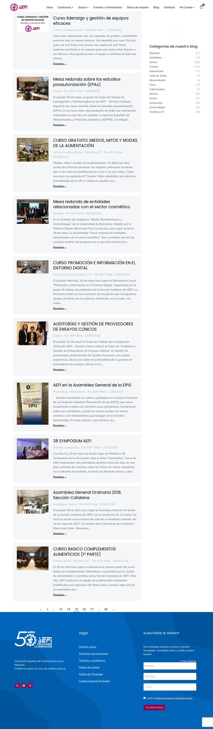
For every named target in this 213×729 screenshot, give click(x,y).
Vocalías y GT (93, 152)
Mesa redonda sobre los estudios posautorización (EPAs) (87, 81)
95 (106, 609)
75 (76, 609)
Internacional (77, 392)
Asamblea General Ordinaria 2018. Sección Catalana (87, 495)
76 (84, 609)
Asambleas (60, 392)
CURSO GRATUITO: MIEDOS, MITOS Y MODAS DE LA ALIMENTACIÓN (95, 143)
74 (68, 609)
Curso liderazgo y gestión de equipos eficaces (91, 20)
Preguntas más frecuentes (93, 653)
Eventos (68, 30)
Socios (79, 30)
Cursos (57, 30)
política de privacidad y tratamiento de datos (173, 698)
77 (92, 609)
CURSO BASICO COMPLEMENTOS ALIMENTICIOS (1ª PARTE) (84, 551)
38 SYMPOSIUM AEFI (72, 441)
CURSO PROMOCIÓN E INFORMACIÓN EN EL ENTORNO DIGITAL (94, 265)
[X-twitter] (17, 685)
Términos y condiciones (92, 660)
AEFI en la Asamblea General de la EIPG (92, 385)
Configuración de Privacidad (94, 681)
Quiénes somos (87, 647)
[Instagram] (30, 685)
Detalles (58, 64)
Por (94, 30)
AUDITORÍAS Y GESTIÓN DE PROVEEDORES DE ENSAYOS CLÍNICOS (93, 326)
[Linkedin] (23, 685)
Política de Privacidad (91, 674)
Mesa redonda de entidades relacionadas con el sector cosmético (91, 204)
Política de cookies (89, 667)
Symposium (72, 447)
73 (61, 609)
